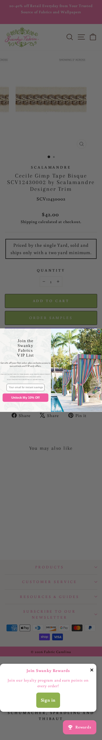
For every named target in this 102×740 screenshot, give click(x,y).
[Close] (91, 671)
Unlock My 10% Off (25, 397)
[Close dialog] (99, 331)
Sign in (48, 700)
